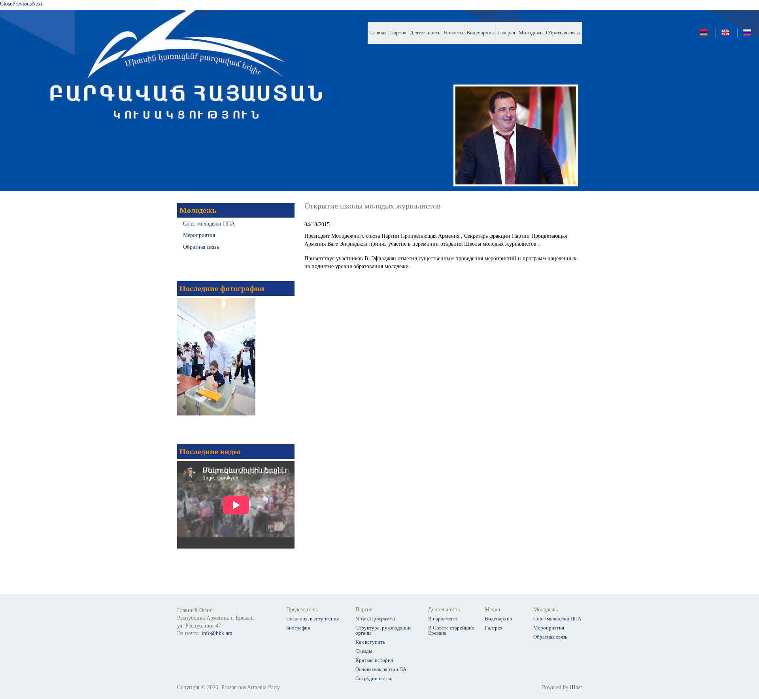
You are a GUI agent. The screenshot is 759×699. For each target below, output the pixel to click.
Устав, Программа (375, 619)
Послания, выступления (312, 619)
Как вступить (370, 642)
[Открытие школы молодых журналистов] (749, 35)
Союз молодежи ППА (209, 224)
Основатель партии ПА (380, 669)
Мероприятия (199, 235)
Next (37, 4)
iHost (576, 687)
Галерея (506, 33)
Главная (378, 33)
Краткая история (374, 660)
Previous (22, 4)
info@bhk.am (217, 633)
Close (6, 4)
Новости (453, 33)
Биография (298, 628)
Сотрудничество (374, 678)
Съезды (363, 651)
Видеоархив (480, 33)
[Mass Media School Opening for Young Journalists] (727, 35)
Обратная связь (563, 33)
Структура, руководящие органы (383, 630)
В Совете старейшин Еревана (451, 630)
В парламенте (443, 619)
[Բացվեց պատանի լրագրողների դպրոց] (706, 35)
